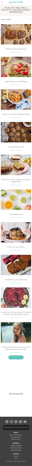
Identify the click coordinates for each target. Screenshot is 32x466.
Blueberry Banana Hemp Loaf (16, 49)
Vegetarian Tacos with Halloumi (16, 81)
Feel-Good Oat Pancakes (16, 247)
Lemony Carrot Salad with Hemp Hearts (16, 114)
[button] (2, 2)
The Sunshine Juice (16, 214)
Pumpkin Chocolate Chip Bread (16, 280)
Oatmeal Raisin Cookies (16, 147)
